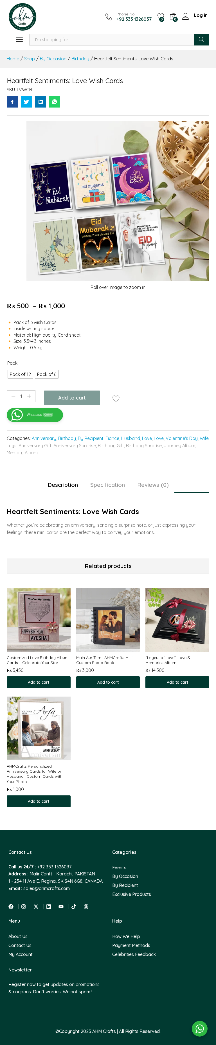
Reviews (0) (153, 485)
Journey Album (179, 445)
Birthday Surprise (144, 445)
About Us (18, 936)
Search (201, 39)
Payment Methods (131, 945)
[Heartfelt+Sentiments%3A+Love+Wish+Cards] (26, 102)
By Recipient (91, 438)
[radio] (20, 374)
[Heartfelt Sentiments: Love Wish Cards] (12, 102)
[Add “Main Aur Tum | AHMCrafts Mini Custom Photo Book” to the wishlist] (114, 648)
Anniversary (44, 438)
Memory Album (22, 452)
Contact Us (20, 945)
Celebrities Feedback (134, 954)
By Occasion (125, 876)
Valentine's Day (182, 438)
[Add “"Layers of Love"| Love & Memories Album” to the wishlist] (184, 648)
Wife (204, 438)
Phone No (125, 14)
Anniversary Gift (35, 445)
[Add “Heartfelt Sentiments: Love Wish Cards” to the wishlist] (116, 398)
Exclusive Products (131, 894)
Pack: (12, 363)
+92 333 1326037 (54, 867)
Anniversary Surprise (74, 445)
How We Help (126, 936)
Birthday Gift (111, 445)
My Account (20, 954)
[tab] (63, 487)
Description (63, 485)
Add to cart (72, 397)
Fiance (112, 438)
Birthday (67, 438)
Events (119, 867)
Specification (107, 485)
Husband (130, 438)
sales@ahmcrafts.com (46, 888)
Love (147, 438)
